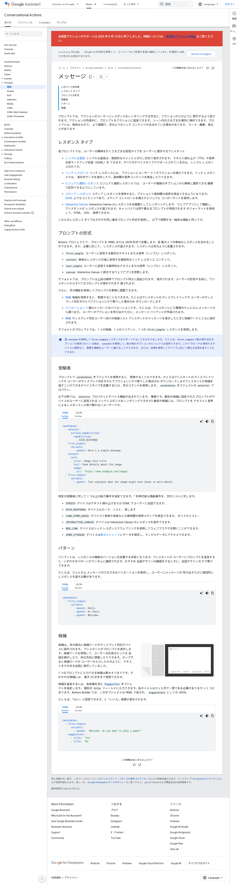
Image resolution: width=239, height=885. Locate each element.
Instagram (116, 821)
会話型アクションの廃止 (181, 36)
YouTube (116, 838)
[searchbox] (23, 34)
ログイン (230, 4)
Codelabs (44, 22)
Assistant (33, 4)
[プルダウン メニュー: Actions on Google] (78, 4)
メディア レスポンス (78, 194)
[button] (23, 79)
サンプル (61, 22)
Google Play (176, 843)
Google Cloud (177, 838)
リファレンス (25, 22)
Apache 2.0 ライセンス (208, 778)
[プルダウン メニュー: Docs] (96, 4)
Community (110, 4)
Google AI (176, 863)
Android (174, 810)
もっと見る (130, 4)
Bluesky (115, 815)
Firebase (175, 821)
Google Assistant (94, 68)
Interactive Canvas (76, 204)
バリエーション (75, 308)
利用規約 (56, 877)
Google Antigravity (180, 832)
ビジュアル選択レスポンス (82, 183)
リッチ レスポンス (76, 173)
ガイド (8, 22)
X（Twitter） (118, 832)
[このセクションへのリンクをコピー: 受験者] (74, 368)
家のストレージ (110, 534)
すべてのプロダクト (199, 863)
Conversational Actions (22, 15)
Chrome (174, 815)
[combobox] (175, 4)
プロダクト (75, 68)
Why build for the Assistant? (66, 815)
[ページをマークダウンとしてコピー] (101, 77)
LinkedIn (115, 826)
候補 (68, 297)
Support (55, 832)
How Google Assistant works (67, 821)
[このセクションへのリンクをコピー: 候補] (70, 636)
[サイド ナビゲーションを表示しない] (42, 878)
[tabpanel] (136, 455)
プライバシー (71, 877)
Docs (89, 4)
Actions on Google (63, 4)
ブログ (114, 810)
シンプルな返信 (75, 158)
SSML (69, 198)
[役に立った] (207, 68)
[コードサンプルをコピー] (212, 421)
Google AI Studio (179, 826)
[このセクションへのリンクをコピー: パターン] (78, 548)
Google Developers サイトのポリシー (106, 782)
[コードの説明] (201, 421)
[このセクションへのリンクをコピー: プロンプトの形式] (95, 233)
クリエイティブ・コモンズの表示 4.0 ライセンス (125, 778)
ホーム (61, 68)
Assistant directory (61, 826)
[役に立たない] (213, 68)
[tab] (65, 414)
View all (174, 849)
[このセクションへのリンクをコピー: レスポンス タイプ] (96, 143)
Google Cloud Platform (151, 863)
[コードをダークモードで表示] (207, 421)
